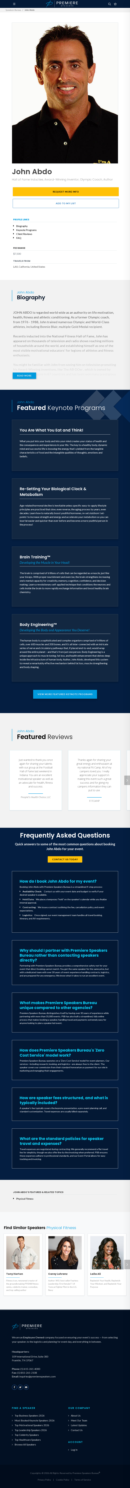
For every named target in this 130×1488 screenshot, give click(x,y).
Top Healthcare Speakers (28, 1439)
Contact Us (77, 1430)
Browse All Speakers (25, 1444)
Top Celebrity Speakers (27, 1434)
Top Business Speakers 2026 (30, 1415)
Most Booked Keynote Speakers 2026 (35, 1420)
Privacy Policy (44, 1479)
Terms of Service (82, 1479)
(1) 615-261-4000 (30, 1368)
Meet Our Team (79, 1420)
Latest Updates (79, 1425)
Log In (74, 1449)
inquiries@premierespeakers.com (37, 1376)
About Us (76, 1415)
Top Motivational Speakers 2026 (32, 1425)
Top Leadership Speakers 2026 (31, 1430)
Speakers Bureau (13, 10)
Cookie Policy (62, 1479)
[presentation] (127, 780)
